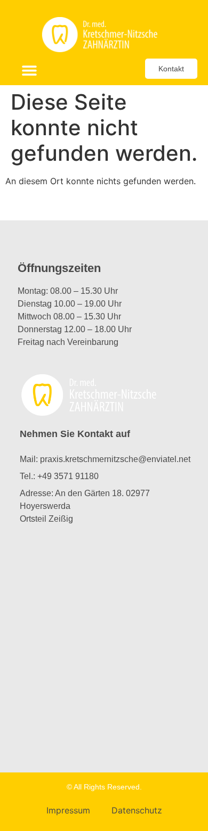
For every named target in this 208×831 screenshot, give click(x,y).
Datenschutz (136, 810)
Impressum (68, 810)
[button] (30, 71)
